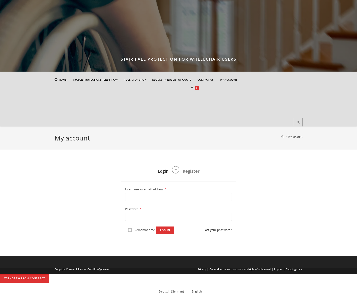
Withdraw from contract (24, 278)
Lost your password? (218, 230)
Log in (165, 230)
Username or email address (145, 189)
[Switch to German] (85, 101)
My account (295, 136)
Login (163, 171)
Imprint (278, 269)
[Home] (282, 136)
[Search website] (298, 122)
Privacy (202, 269)
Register (191, 171)
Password (133, 208)
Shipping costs (294, 269)
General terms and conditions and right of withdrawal (240, 269)
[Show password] (228, 216)
